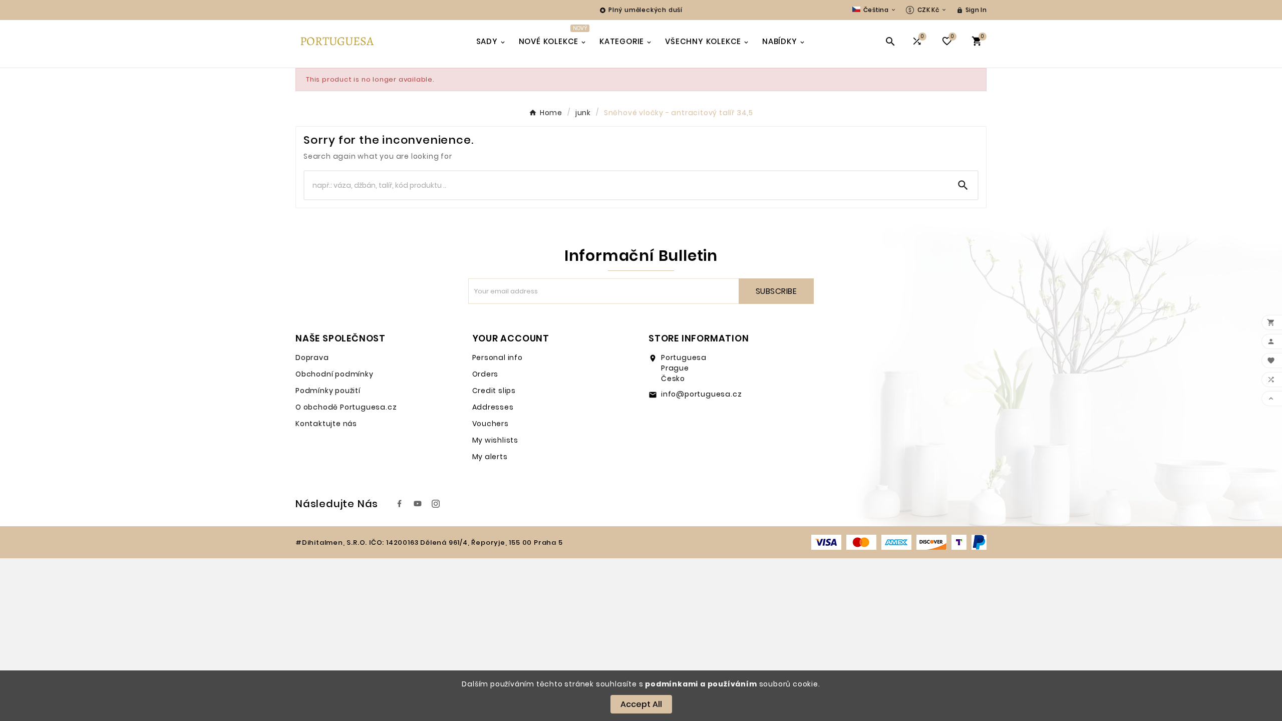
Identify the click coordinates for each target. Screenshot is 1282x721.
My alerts (490, 457)
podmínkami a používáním (701, 684)
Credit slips (494, 391)
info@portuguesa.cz (701, 394)
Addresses (493, 407)
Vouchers (490, 424)
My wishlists (495, 440)
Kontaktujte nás (326, 424)
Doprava (312, 357)
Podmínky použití (328, 391)
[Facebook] (399, 503)
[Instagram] (435, 503)
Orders (485, 374)
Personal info (497, 357)
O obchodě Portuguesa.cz (346, 407)
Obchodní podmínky (334, 374)
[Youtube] (417, 503)
